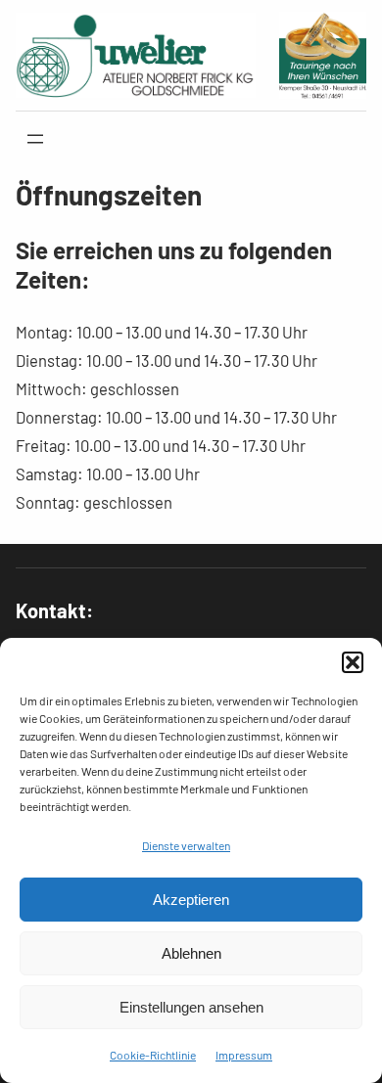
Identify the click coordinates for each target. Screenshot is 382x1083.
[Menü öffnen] (35, 139)
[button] (352, 662)
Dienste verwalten (186, 845)
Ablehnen (191, 953)
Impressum (243, 1054)
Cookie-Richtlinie (153, 1054)
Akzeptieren (191, 899)
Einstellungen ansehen (191, 1007)
